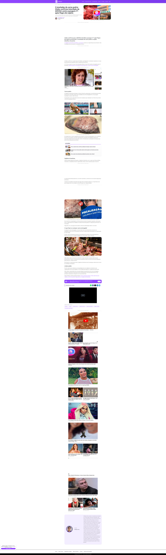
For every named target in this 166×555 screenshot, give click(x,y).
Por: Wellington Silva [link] (61, 17)
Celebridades (94, 1)
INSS (109, 1)
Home (83, 1)
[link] (69, 529)
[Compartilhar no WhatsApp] (91, 285)
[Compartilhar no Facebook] (93, 285)
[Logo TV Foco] (58, 1)
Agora (99, 1)
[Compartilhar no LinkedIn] (97, 285)
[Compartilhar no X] (95, 285)
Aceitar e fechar (8, 548)
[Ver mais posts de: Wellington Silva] (56, 18)
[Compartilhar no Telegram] (99, 285)
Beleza (106, 1)
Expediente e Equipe (68, 551)
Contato (81, 551)
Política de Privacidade (88, 551)
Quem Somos (60, 551)
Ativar (99, 281)
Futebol (103, 1)
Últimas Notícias (88, 1)
